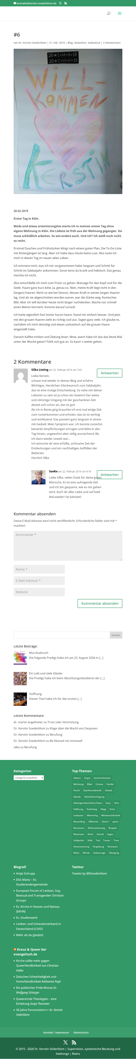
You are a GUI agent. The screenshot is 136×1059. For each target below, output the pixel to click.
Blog (70, 42)
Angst (87, 777)
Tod (98, 840)
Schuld (100, 834)
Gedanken (80, 42)
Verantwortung (81, 846)
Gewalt (108, 790)
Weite (76, 852)
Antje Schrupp (25, 873)
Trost (116, 840)
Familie (110, 784)
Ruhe (90, 834)
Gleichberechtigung (94, 796)
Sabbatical (94, 42)
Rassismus (78, 827)
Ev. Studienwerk (27, 918)
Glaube (77, 796)
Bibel (89, 784)
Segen (110, 834)
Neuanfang (79, 821)
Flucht (76, 790)
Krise (112, 809)
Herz (116, 802)
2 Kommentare (112, 42)
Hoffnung (78, 809)
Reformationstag (96, 827)
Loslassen (78, 815)
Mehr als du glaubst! (29, 935)
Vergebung (98, 846)
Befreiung (78, 784)
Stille (89, 840)
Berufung (56, 735)
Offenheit (93, 821)
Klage (103, 809)
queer (115, 821)
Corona (99, 784)
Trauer (106, 840)
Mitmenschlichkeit (110, 815)
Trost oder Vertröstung (63, 722)
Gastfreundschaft (92, 790)
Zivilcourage (99, 852)
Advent (77, 777)
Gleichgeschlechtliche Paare (87, 802)
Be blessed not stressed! (66, 741)
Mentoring (92, 815)
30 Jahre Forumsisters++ (32, 1010)
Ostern (105, 821)
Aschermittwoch (102, 777)
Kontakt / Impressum (56, 1032)
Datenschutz (81, 1032)
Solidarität (78, 840)
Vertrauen (112, 846)
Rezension (78, 834)
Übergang (114, 852)
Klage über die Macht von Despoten (74, 728)
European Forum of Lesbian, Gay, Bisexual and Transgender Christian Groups (40, 895)
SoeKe (53, 471)
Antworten (109, 373)
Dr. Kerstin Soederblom (32, 42)
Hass (108, 802)
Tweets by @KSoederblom (89, 873)
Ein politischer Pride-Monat (34, 988)
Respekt (113, 827)
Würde (86, 852)
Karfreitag (92, 809)
